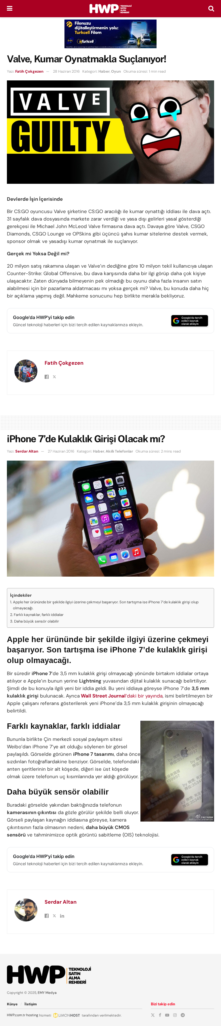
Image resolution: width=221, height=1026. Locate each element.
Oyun (116, 71)
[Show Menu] (9, 8)
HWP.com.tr (16, 1015)
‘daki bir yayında (121, 696)
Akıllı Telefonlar (119, 451)
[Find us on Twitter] (153, 1015)
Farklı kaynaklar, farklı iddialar (39, 614)
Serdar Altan (26, 451)
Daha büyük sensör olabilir (36, 621)
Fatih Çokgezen (29, 71)
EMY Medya (47, 992)
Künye (12, 1004)
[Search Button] (211, 8)
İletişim (30, 1004)
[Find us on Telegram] (183, 1015)
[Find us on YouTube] (167, 1015)
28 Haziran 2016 (66, 71)
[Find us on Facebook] (160, 1015)
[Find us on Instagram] (175, 1015)
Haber (104, 71)
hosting (32, 1015)
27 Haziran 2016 (61, 451)
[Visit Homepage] (110, 8)
